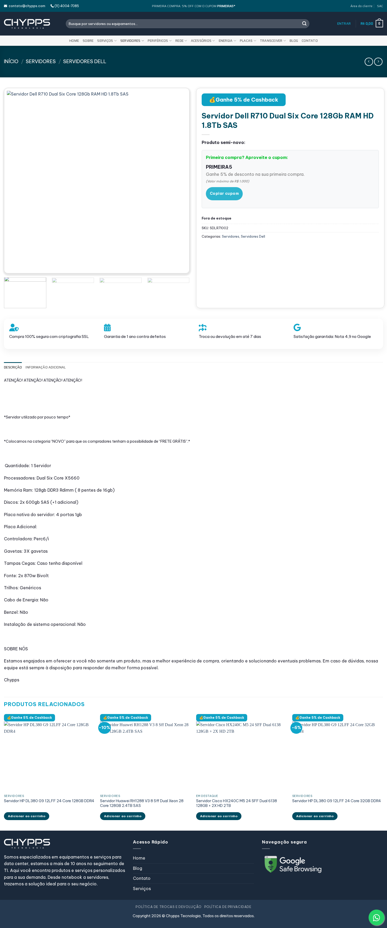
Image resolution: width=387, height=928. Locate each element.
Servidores (130, 40)
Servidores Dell (84, 61)
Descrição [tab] (13, 367)
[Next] (176, 181)
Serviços (105, 40)
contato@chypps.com (26, 6)
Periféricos (158, 40)
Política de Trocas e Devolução (168, 907)
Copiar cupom (224, 193)
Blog (294, 40)
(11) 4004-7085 (66, 6)
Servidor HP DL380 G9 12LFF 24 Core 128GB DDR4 (49, 801)
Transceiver (271, 40)
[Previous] (17, 181)
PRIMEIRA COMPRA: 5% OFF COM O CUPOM (193, 5)
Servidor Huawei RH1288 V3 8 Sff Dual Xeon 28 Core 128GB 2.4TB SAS (141, 803)
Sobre (88, 40)
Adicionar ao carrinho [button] (26, 816)
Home (74, 40)
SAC (380, 5)
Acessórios (201, 40)
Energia (226, 40)
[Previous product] (378, 62)
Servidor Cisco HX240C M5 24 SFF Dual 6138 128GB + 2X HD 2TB (236, 803)
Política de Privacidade (227, 907)
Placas (246, 40)
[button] (344, 23)
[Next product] (369, 62)
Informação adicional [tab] (46, 367)
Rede (179, 40)
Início (11, 61)
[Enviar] (304, 23)
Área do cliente (361, 5)
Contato (310, 40)
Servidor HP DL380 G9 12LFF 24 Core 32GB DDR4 (336, 801)
